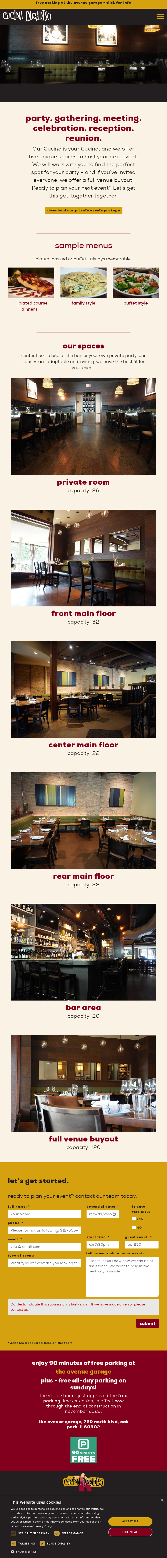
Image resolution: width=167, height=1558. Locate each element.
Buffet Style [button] (136, 303)
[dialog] (83, 1527)
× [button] (162, 1500)
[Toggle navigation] (160, 16)
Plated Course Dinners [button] (33, 306)
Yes (140, 1219)
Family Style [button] (83, 303)
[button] (57, 1552)
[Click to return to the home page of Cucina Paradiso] (27, 21)
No (139, 1228)
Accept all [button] (130, 1521)
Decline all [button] (130, 1532)
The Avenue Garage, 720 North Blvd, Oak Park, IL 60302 (84, 1424)
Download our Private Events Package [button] (83, 210)
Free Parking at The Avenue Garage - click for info (83, 2)
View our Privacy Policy (37, 1526)
